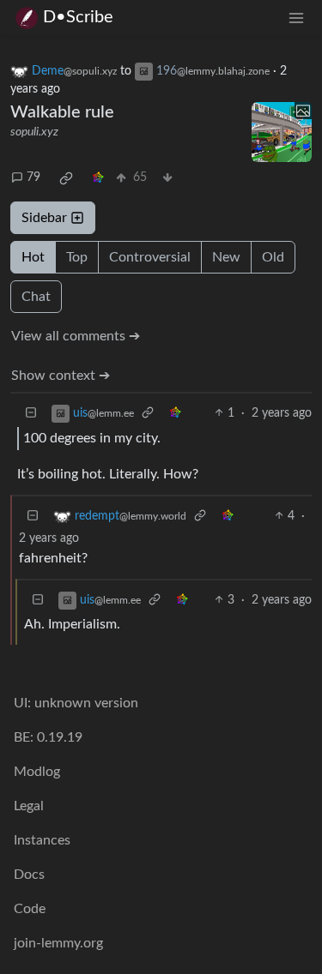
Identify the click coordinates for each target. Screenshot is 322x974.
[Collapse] (31, 413)
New (226, 257)
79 (33, 177)
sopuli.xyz (34, 132)
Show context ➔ (60, 375)
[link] (66, 178)
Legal (29, 806)
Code (30, 909)
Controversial (150, 257)
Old (273, 257)
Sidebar (44, 218)
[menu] (296, 17)
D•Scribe (78, 17)
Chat (36, 297)
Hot (33, 257)
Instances (42, 840)
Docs (29, 874)
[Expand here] (282, 132)
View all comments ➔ (75, 336)
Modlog (37, 772)
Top (77, 257)
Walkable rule (62, 112)
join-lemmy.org (58, 943)
